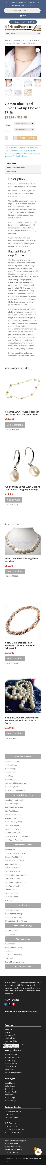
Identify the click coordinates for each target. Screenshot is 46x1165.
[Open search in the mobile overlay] (22, 10)
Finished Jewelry (20, 40)
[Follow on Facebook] (5, 1004)
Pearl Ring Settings (12, 910)
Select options (15, 424)
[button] (38, 50)
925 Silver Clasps (11, 930)
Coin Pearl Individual (13, 814)
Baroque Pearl (10, 818)
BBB (7, 3)
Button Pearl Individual (14, 807)
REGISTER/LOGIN (18, 6)
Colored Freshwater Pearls (15, 962)
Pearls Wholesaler (18, 3)
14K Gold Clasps (11, 934)
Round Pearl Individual (14, 800)
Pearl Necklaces (33, 40)
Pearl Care (9, 951)
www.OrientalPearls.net (16, 1158)
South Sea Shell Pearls (13, 955)
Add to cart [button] (13, 499)
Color (8, 125)
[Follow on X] (9, 1004)
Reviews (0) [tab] (11, 171)
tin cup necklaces (20, 156)
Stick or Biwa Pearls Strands (16, 875)
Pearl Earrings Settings (14, 917)
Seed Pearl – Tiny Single (14, 840)
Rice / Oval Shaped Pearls (15, 853)
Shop (12, 40)
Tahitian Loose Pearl (13, 833)
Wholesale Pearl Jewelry (14, 947)
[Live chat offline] (10, 1046)
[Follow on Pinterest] (13, 1004)
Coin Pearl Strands (12, 868)
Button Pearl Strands (13, 864)
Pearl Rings (9, 776)
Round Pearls (10, 849)
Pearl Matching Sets (12, 761)
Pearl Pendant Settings (14, 914)
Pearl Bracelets (10, 779)
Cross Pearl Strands (12, 878)
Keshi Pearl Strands (12, 871)
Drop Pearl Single (11, 804)
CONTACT (29, 6)
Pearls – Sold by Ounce (14, 822)
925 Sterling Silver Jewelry (15, 790)
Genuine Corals (11, 889)
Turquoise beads (11, 897)
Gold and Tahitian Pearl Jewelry (17, 783)
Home (7, 40)
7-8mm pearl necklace (18, 150)
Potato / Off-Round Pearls (15, 860)
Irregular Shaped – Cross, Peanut (18, 836)
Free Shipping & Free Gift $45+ (23, 22)
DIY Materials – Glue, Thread (16, 921)
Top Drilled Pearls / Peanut (15, 882)
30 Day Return (33, 3)
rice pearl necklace (20, 153)
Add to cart (27, 138)
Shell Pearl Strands (12, 886)
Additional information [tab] (16, 167)
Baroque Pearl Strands (13, 857)
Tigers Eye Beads (11, 893)
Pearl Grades (10, 944)
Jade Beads (9, 900)
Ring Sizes (9, 958)
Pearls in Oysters (11, 787)
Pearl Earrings (10, 769)
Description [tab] (11, 163)
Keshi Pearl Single (12, 825)
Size (7, 131)
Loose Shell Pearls (12, 829)
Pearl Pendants (11, 772)
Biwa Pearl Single (11, 811)
